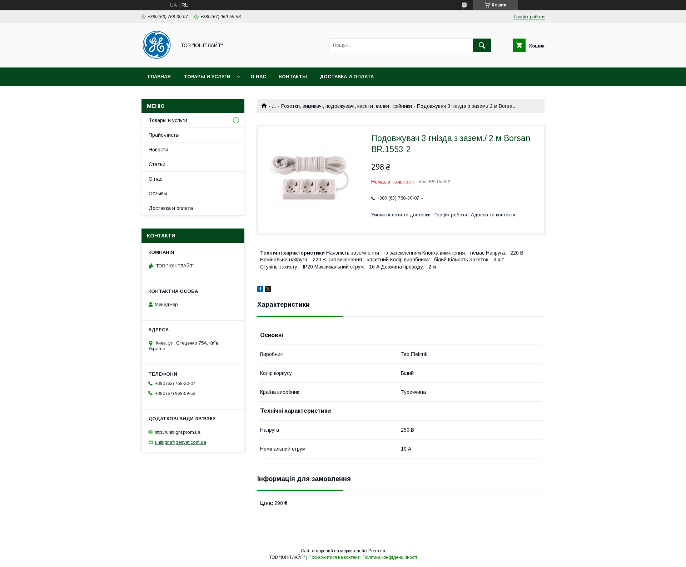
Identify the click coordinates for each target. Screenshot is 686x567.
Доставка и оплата (347, 76)
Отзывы (158, 193)
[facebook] (260, 290)
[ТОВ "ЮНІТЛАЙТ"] (156, 58)
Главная (159, 76)
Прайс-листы (164, 135)
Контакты (293, 76)
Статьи (157, 164)
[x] (268, 290)
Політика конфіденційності (390, 557)
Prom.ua (376, 550)
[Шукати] (482, 45)
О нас (258, 76)
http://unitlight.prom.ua (177, 432)
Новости (158, 149)
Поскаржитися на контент (333, 557)
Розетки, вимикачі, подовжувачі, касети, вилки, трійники (346, 106)
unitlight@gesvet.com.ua (180, 442)
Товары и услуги (207, 76)
